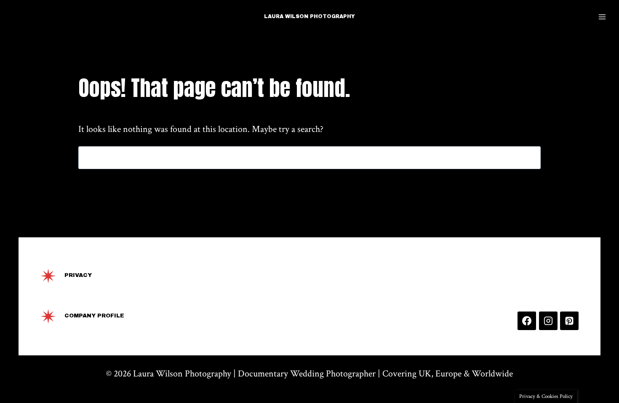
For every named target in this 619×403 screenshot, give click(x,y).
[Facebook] (527, 321)
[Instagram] (548, 321)
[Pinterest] (569, 321)
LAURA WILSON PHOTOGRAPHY (309, 16)
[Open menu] (602, 16)
